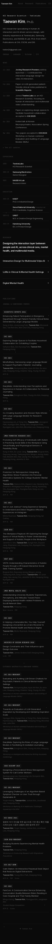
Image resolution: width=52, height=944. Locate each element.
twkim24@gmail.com (12, 49)
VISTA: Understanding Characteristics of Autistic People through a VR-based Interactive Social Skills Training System (25, 566)
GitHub (6, 54)
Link (5, 656)
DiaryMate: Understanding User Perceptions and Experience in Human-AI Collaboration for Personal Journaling (26, 389)
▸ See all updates (11, 147)
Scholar (28, 54)
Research (29, 3)
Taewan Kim (6, 3)
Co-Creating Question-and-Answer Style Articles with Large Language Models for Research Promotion (25, 416)
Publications (41, 3)
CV (49, 3)
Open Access (8, 610)
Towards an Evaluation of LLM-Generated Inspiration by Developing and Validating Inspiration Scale (26, 712)
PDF (11, 495)
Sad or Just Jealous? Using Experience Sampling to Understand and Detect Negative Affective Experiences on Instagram (25, 510)
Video (17, 878)
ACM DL (5, 374)
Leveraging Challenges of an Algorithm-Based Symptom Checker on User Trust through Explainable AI (24, 794)
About (20, 3)
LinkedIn (17, 54)
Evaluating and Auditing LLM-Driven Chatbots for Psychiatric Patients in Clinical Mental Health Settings (25, 681)
